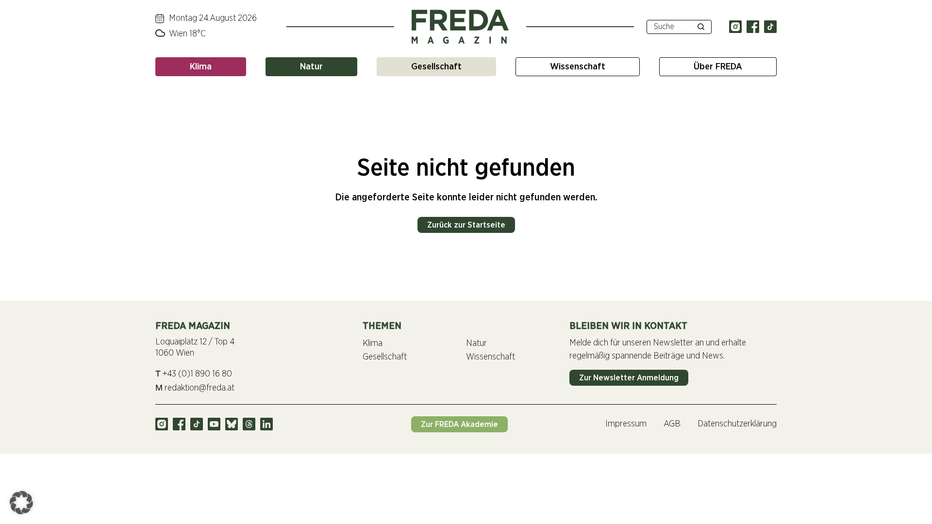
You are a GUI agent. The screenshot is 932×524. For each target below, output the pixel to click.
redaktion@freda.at (194, 388)
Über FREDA (718, 66)
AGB (672, 424)
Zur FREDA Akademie (459, 424)
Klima (201, 66)
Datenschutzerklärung (737, 424)
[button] (21, 502)
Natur (311, 66)
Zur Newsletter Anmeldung (629, 378)
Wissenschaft (577, 66)
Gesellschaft (436, 66)
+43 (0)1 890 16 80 (193, 373)
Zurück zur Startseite (466, 225)
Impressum (626, 424)
